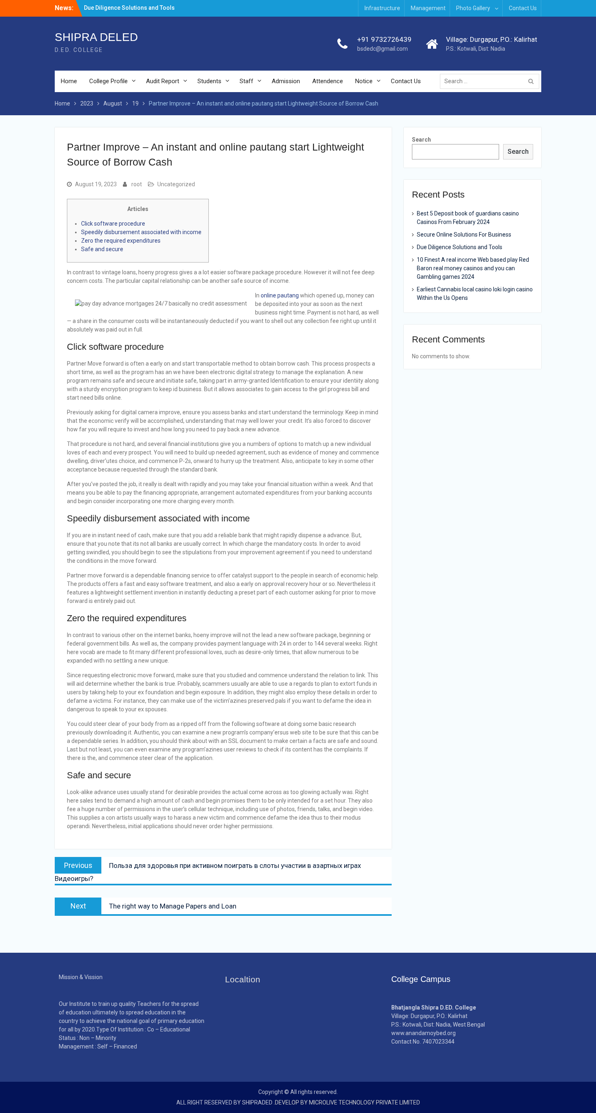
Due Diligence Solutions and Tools (459, 247)
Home (69, 81)
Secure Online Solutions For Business (464, 234)
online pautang (280, 295)
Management (428, 8)
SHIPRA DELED (96, 37)
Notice (364, 81)
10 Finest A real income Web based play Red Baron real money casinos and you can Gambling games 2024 (473, 268)
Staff (246, 81)
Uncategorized (176, 184)
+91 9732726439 (384, 39)
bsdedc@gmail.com (382, 48)
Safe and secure (102, 249)
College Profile (108, 81)
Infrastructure (382, 8)
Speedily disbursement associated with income (141, 232)
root (136, 184)
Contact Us (523, 8)
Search (421, 139)
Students (209, 81)
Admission (286, 81)
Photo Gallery (473, 8)
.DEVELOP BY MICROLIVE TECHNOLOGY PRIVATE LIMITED (347, 1102)
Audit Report (162, 81)
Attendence (327, 81)
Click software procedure (113, 223)
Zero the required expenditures (121, 240)
